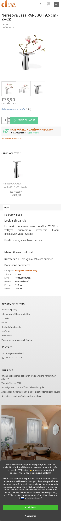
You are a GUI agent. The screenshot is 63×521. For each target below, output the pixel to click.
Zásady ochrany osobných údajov (16, 340)
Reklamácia (6, 335)
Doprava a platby (9, 309)
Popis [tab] (6, 207)
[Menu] (56, 4)
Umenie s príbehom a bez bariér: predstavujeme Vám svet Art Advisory (28, 377)
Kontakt (5, 318)
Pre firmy (5, 331)
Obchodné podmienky (11, 327)
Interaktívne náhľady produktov (15, 314)
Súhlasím (32, 507)
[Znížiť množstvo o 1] (8, 122)
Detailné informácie (10, 138)
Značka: (7, 27)
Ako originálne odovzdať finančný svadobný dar (23, 387)
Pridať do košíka (26, 120)
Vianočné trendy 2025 (11, 383)
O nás (4, 322)
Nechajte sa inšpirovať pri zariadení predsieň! (21, 396)
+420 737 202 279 (14, 357)
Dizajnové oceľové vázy (26, 270)
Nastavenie (30, 516)
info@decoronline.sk (15, 353)
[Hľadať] (41, 4)
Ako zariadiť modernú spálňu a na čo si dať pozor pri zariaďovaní (30, 392)
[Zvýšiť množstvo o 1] (8, 118)
